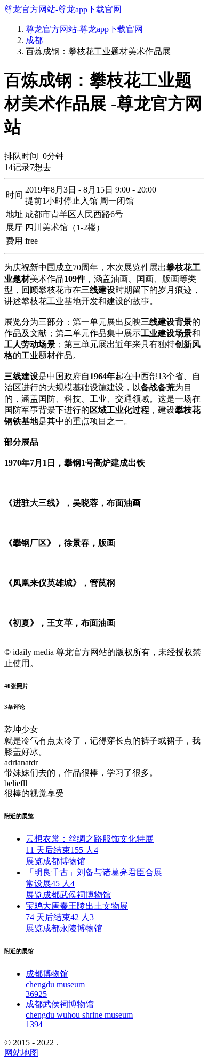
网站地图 (21, 1052)
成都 (34, 40)
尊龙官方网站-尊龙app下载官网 (63, 9)
